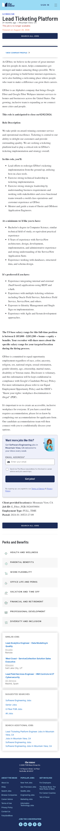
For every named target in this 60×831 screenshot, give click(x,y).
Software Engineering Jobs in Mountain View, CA (29, 746)
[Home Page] (10, 5)
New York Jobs (26, 782)
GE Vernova (10, 680)
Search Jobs (6, 791)
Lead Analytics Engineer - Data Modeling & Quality (27, 644)
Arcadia (9, 649)
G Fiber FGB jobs (14, 709)
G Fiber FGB (8, 14)
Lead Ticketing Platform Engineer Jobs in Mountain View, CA (30, 733)
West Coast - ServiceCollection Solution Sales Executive (28, 660)
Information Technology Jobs (27, 804)
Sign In (45, 5)
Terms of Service (38, 489)
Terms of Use (6, 803)
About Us (5, 782)
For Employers (45, 782)
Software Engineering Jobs (18, 742)
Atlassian (9, 665)
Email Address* (15, 457)
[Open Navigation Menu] (56, 5)
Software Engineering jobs (18, 700)
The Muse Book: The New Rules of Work (47, 787)
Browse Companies (9, 795)
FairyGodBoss (7, 815)
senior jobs (11, 704)
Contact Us (5, 811)
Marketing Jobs (27, 799)
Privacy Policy (7, 807)
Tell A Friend (44, 797)
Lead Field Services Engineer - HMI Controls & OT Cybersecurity (30, 675)
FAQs (3, 786)
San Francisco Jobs (28, 786)
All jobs (9, 713)
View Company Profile (16, 53)
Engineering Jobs (28, 795)
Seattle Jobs (25, 791)
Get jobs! (30, 479)
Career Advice (7, 799)
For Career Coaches (47, 793)
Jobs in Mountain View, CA (18, 738)
